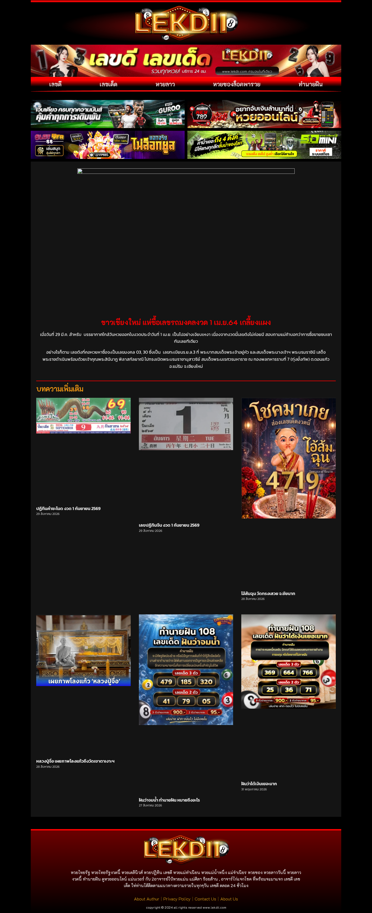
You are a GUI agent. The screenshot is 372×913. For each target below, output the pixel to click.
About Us (229, 899)
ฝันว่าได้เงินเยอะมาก (259, 783)
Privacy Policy (177, 899)
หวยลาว (165, 84)
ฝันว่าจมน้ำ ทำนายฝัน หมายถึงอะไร (169, 800)
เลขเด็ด (108, 84)
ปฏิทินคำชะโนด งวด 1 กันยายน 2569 (68, 508)
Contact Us (205, 899)
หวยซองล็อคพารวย (236, 84)
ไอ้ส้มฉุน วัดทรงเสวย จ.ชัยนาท (268, 593)
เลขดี (55, 84)
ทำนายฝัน (310, 84)
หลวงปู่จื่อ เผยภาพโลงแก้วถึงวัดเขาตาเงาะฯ (75, 761)
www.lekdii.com (214, 907)
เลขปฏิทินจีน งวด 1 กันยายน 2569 (169, 525)
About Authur (146, 899)
